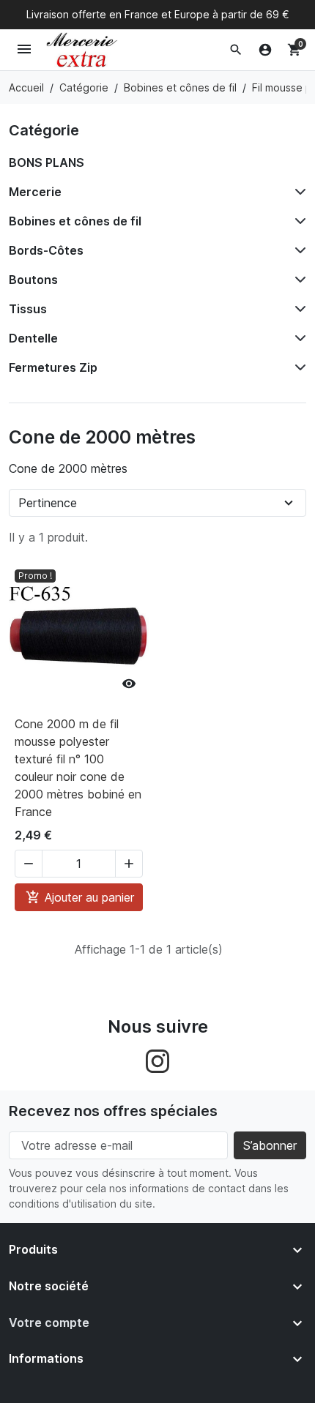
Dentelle (33, 338)
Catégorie (44, 130)
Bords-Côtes (46, 250)
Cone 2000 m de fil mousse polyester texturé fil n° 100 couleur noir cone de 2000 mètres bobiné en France (78, 768)
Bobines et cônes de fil (75, 221)
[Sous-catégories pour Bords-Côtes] (297, 250)
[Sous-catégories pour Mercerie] (297, 191)
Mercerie (35, 191)
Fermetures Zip (53, 367)
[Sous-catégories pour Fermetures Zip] (297, 367)
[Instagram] (157, 1060)
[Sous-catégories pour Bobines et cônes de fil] (297, 221)
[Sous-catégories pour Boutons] (297, 279)
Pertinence (47, 502)
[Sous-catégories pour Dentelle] (297, 338)
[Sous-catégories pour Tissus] (297, 309)
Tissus (28, 309)
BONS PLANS (46, 162)
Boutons (33, 279)
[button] (236, 49)
